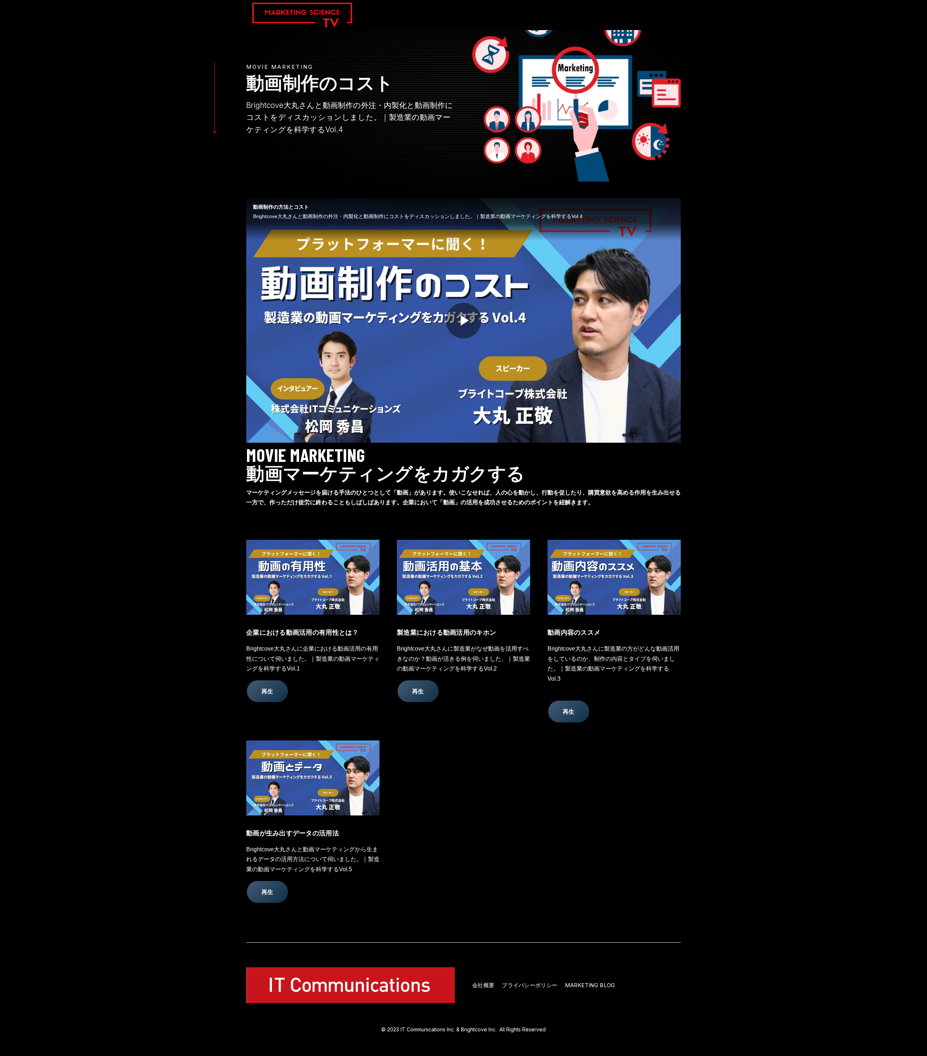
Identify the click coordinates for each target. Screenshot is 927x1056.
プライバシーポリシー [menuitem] (529, 985)
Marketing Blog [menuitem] (590, 985)
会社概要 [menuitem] (483, 985)
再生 (267, 691)
